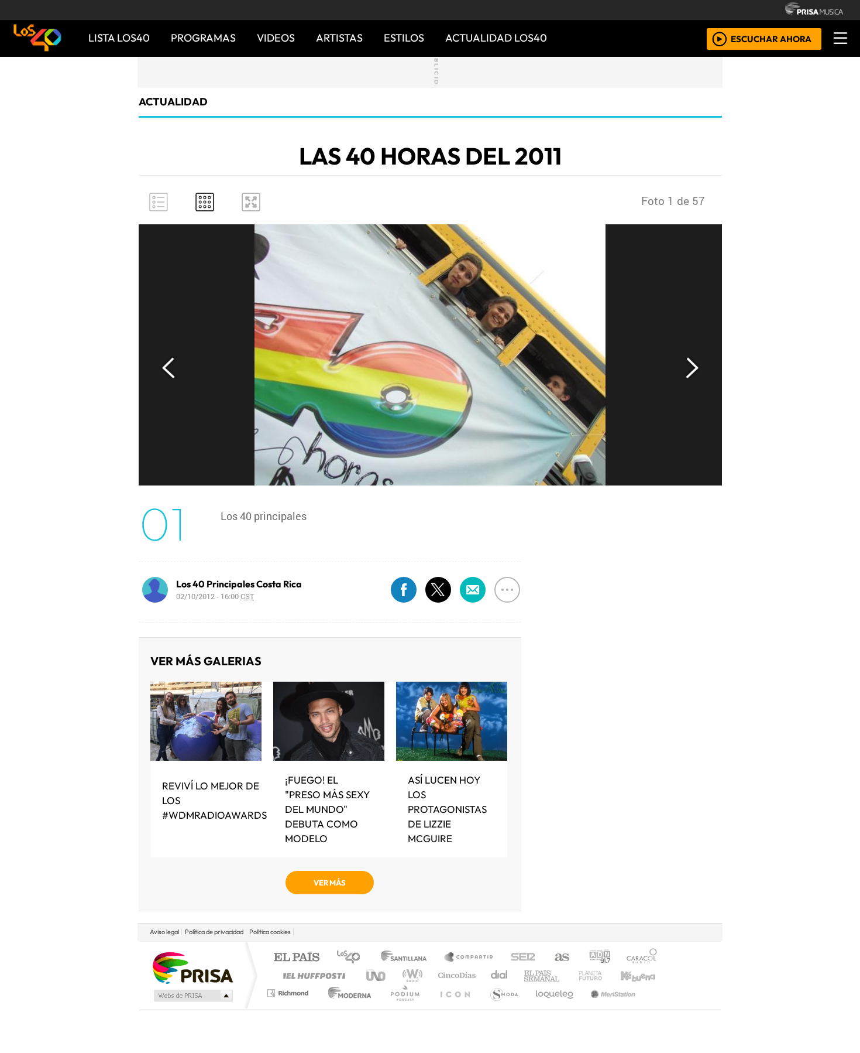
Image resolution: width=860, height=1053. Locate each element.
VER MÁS (330, 882)
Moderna (346, 1007)
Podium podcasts (289, 990)
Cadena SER (523, 958)
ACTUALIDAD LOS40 (496, 38)
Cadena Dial (601, 975)
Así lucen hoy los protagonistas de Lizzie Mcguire (447, 809)
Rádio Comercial (659, 1007)
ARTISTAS (339, 38)
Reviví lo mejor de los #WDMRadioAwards (214, 800)
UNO (377, 975)
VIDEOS (276, 38)
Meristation (606, 1007)
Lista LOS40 (119, 38)
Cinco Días (455, 975)
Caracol (641, 958)
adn (599, 958)
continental (499, 975)
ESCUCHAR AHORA (771, 38)
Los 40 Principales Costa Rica (239, 584)
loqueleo (550, 1007)
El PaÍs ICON (452, 1007)
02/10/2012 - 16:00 (215, 596)
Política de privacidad (214, 932)
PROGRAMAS (203, 38)
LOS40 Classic (565, 975)
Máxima (531, 975)
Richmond (289, 1007)
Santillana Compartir (469, 958)
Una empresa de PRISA (192, 967)
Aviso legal (164, 932)
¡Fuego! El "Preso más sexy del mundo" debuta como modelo (327, 809)
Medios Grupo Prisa (192, 996)
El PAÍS (296, 958)
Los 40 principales (352, 958)
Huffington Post (312, 975)
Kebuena (644, 975)
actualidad (173, 101)
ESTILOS (404, 38)
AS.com (560, 958)
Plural (401, 1007)
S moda (500, 1007)
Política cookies (270, 932)
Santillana (407, 958)
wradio (410, 975)
